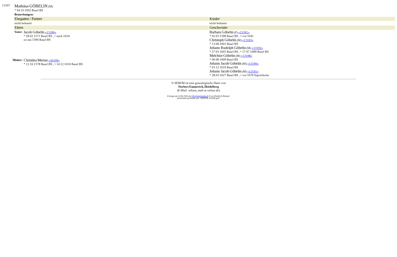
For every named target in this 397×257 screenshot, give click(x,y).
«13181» (244, 32)
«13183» (247, 40)
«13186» (50, 32)
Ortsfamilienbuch (200, 96)
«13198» (246, 56)
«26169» (54, 60)
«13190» (253, 63)
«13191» (253, 71)
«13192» (257, 48)
